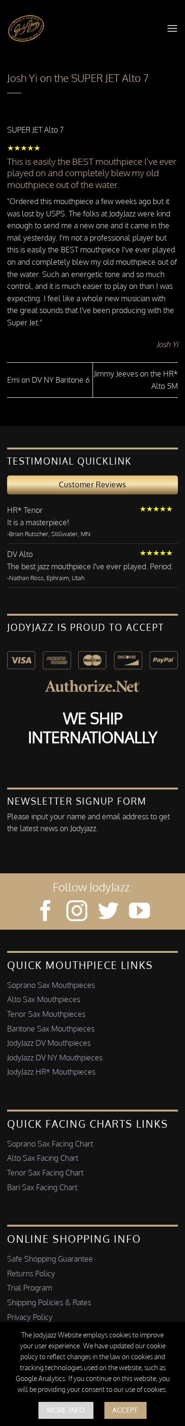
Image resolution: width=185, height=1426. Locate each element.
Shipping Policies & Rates (49, 1302)
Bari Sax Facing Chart (42, 1187)
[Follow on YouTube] (139, 912)
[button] (172, 28)
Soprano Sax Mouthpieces (51, 985)
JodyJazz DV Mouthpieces (49, 1043)
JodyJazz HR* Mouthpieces (51, 1071)
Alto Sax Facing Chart (42, 1158)
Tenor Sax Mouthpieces (46, 1014)
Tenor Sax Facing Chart (45, 1172)
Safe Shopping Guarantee (50, 1259)
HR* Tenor (25, 510)
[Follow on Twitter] (108, 912)
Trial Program (29, 1287)
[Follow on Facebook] (45, 912)
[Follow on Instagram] (76, 912)
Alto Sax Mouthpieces (43, 999)
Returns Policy (31, 1273)
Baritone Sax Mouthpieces (50, 1028)
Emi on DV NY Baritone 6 (48, 380)
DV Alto (20, 554)
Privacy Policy (30, 1317)
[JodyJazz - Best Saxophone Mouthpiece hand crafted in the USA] (26, 28)
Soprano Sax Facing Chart (50, 1143)
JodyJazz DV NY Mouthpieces (54, 1057)
